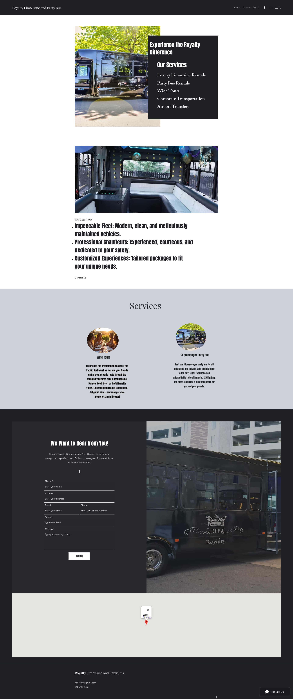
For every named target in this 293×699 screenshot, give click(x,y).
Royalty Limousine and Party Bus (36, 7)
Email (48, 505)
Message (49, 529)
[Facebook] (264, 7)
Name (48, 481)
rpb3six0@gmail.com (85, 682)
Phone (84, 505)
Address (49, 493)
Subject (48, 517)
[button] (80, 277)
